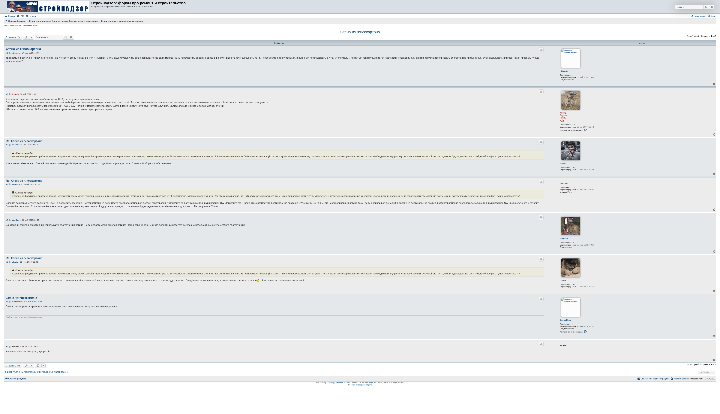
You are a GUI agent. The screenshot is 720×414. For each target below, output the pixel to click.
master (563, 163)
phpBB (372, 383)
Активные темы (30, 25)
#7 (7, 302)
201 (573, 167)
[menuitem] (20, 16)
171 (573, 187)
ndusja (563, 280)
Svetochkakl (565, 320)
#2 (7, 94)
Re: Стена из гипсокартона (24, 141)
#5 (7, 220)
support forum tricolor (340, 383)
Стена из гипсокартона (360, 32)
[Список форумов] (48, 7)
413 (573, 125)
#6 (7, 262)
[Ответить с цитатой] (541, 50)
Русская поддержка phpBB (360, 385)
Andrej (563, 113)
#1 (7, 53)
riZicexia (564, 71)
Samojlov (564, 183)
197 (573, 284)
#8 (7, 347)
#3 (7, 145)
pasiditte (564, 238)
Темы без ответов (12, 25)
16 (573, 243)
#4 (7, 184)
